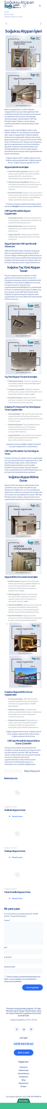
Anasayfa (23, 1067)
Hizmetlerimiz (32, 446)
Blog (23, 1080)
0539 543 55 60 (23, 1044)
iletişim (16, 206)
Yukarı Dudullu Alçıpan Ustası (17, 892)
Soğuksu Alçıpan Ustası (13, 17)
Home (6, 12)
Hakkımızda (23, 1070)
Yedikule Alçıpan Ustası (14, 810)
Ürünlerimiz (23, 1077)
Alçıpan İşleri (9, 14)
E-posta (8, 957)
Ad (6, 947)
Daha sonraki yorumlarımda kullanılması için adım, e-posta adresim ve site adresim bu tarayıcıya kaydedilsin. (22, 979)
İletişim (23, 1086)
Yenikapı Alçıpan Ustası (14, 851)
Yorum (7, 920)
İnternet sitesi (9, 967)
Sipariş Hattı (23, 1083)
